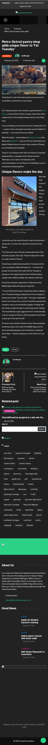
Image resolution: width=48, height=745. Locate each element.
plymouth (17, 500)
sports (38, 520)
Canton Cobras (25, 463)
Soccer (39, 515)
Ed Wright (25, 56)
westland (18, 525)
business (21, 458)
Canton (32, 138)
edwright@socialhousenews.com (18, 600)
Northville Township (11, 494)
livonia (14, 350)
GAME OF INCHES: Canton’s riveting (30, 621)
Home (7, 29)
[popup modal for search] (42, 20)
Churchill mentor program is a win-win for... (23, 417)
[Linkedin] (35, 20)
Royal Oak (29, 510)
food (6, 479)
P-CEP (33, 494)
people (6, 500)
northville (34, 489)
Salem (39, 510)
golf (26, 479)
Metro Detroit (9, 489)
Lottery (31, 484)
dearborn (34, 469)
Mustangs (22, 489)
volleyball (7, 525)
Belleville (37, 453)
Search (5, 424)
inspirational (36, 479)
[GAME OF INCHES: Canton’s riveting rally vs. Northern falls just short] (10, 621)
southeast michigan (11, 520)
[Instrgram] (31, 20)
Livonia (38, 138)
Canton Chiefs (9, 463)
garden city (16, 479)
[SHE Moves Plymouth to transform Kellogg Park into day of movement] (10, 653)
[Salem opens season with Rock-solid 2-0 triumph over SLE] (10, 637)
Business (17, 29)
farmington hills (31, 474)
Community (9, 411)
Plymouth (13, 141)
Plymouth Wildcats (31, 505)
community (22, 469)
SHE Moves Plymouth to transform (33, 653)
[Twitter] (27, 20)
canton (31, 458)
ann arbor (7, 453)
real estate (8, 510)
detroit (6, 474)
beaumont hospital (23, 453)
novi (24, 494)
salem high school (11, 515)
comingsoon (9, 469)
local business (18, 484)
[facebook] (23, 20)
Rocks (18, 510)
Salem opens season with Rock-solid (31, 637)
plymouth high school (33, 500)
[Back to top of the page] (43, 740)
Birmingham (9, 458)
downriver (17, 474)
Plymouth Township (11, 505)
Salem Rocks (27, 515)
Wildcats (30, 525)
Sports (24, 617)
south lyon (28, 520)
